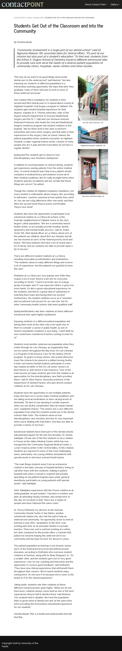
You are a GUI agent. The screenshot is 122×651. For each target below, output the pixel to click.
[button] (106, 4)
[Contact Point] (22, 4)
